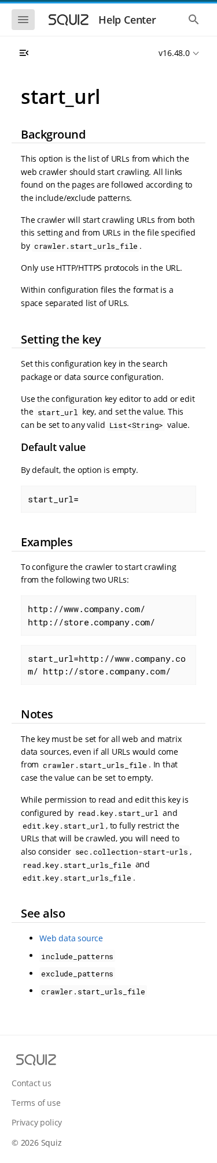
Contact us (32, 1083)
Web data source (71, 938)
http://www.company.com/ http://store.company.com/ (91, 615)
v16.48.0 (174, 52)
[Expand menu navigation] (24, 53)
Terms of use (36, 1102)
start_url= (53, 499)
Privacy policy (37, 1122)
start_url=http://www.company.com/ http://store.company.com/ (107, 665)
